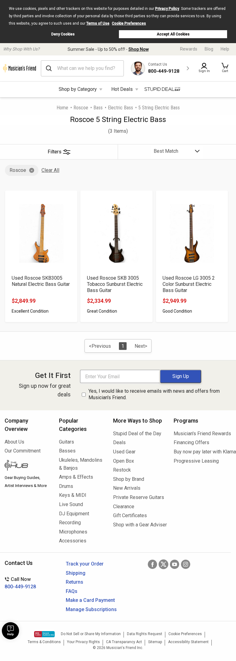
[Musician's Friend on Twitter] (163, 564)
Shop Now (138, 49)
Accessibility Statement (188, 642)
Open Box (123, 461)
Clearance (123, 506)
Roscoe (80, 108)
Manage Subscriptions (91, 609)
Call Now (20, 583)
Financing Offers (191, 442)
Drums (66, 486)
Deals (119, 442)
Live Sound (71, 504)
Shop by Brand (128, 479)
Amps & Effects (76, 477)
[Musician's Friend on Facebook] (152, 564)
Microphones (73, 532)
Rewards (188, 49)
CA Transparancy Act (124, 642)
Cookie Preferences (129, 23)
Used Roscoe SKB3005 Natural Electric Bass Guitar (41, 281)
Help (225, 49)
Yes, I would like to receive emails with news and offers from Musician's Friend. (154, 394)
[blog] (27, 466)
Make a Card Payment (90, 600)
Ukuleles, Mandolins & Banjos (80, 464)
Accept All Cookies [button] (173, 34)
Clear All (50, 170)
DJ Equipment (74, 514)
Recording (70, 522)
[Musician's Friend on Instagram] (185, 564)
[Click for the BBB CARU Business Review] (44, 634)
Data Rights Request (144, 634)
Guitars (66, 442)
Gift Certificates (130, 515)
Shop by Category (78, 89)
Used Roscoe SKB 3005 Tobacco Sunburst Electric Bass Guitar (115, 284)
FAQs (71, 591)
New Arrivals (126, 488)
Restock (122, 470)
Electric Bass (120, 108)
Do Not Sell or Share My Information (91, 634)
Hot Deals (122, 89)
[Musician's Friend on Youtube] (174, 564)
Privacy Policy (167, 8)
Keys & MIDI (72, 495)
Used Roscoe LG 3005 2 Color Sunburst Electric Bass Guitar (189, 284)
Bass (98, 108)
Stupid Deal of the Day (137, 433)
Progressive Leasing (196, 461)
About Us (14, 442)
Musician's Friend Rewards (202, 433)
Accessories (72, 541)
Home (62, 108)
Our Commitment (23, 451)
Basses (67, 451)
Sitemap (155, 642)
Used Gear (124, 452)
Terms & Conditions (44, 642)
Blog (209, 49)
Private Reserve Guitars (138, 497)
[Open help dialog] (10, 630)
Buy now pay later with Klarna (202, 452)
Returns (74, 582)
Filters (54, 152)
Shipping (75, 573)
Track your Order (85, 564)
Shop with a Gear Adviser (138, 525)
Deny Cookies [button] (63, 34)
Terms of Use (97, 23)
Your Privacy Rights (83, 642)
